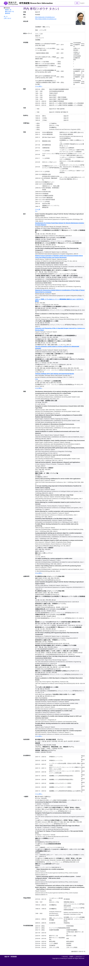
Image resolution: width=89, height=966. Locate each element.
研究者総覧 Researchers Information (36, 3)
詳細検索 (7, 13)
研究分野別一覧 (9, 11)
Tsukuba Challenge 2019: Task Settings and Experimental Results (54, 373)
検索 (77, 3)
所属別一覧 (8, 9)
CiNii (36, 379)
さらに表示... (38, 86)
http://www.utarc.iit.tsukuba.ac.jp (45, 17)
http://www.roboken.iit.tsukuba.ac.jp (45, 19)
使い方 (5, 16)
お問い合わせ (7, 18)
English (82, 3)
